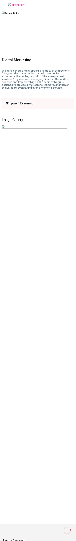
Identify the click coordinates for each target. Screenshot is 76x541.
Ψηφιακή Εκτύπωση (20, 103)
